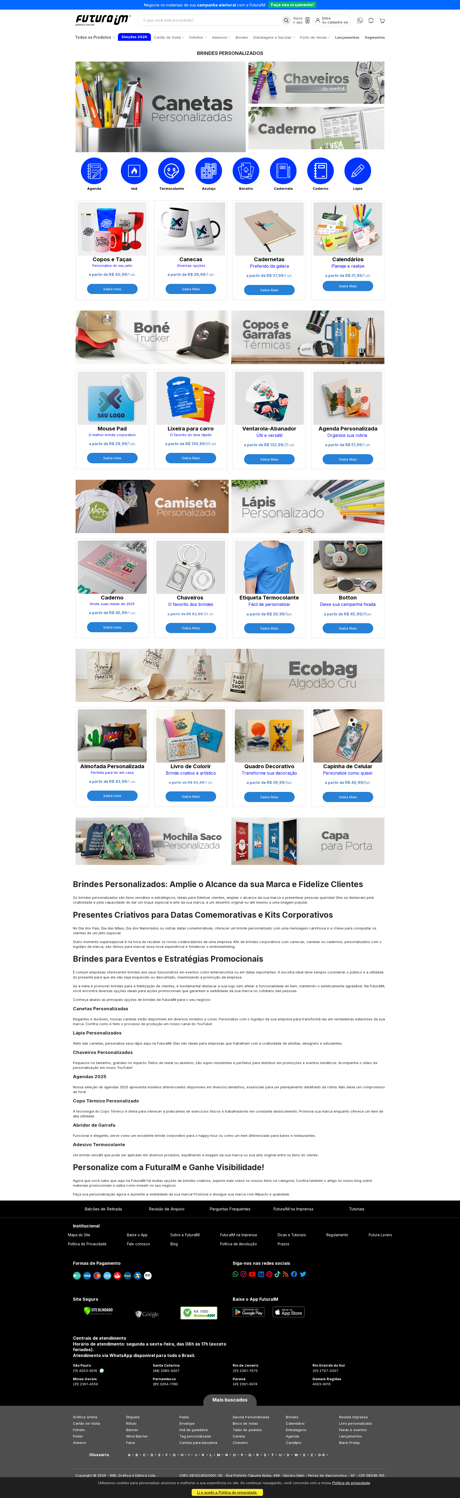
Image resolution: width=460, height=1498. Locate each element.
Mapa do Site (79, 1235)
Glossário (99, 1454)
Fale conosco (138, 1244)
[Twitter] (303, 1274)
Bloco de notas (245, 1423)
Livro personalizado (355, 1423)
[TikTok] (277, 1274)
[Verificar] (98, 1311)
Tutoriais (357, 1208)
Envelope (187, 1423)
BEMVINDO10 (271, 4)
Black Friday (349, 1442)
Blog (174, 1244)
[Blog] (285, 1274)
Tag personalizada (195, 1436)
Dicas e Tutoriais (292, 1235)
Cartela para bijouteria (198, 1442)
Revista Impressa (353, 1417)
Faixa (130, 1442)
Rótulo (131, 1423)
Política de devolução (238, 1244)
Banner (132, 1430)
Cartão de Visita (86, 1423)
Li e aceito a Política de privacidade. (227, 1492)
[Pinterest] (269, 1274)
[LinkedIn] (261, 1274)
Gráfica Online (85, 1417)
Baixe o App (137, 1235)
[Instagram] (243, 1274)
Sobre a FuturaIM (185, 1235)
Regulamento (337, 1235)
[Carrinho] (382, 20)
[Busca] (286, 20)
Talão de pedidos (247, 1430)
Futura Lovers (380, 1235)
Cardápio (294, 1442)
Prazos (283, 1244)
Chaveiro (240, 1442)
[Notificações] (371, 20)
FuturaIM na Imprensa (293, 1208)
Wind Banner (137, 1436)
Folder (78, 1436)
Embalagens (296, 1430)
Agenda (292, 1436)
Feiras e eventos (353, 1430)
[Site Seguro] (147, 1313)
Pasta (184, 1417)
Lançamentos (350, 1436)
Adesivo (79, 1442)
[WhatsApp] (360, 20)
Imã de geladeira (193, 1430)
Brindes (292, 1417)
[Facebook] (294, 1274)
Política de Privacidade (87, 1244)
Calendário (295, 1423)
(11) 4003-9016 (85, 1370)
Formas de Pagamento (97, 1263)
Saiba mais (112, 289)
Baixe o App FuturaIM (255, 1299)
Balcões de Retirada (103, 1208)
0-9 (321, 1455)
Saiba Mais (191, 289)
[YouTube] (252, 1274)
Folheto (79, 1430)
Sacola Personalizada (251, 1417)
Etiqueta (133, 1417)
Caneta (239, 1436)
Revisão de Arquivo (166, 1208)
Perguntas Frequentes (230, 1208)
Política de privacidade (351, 1483)
